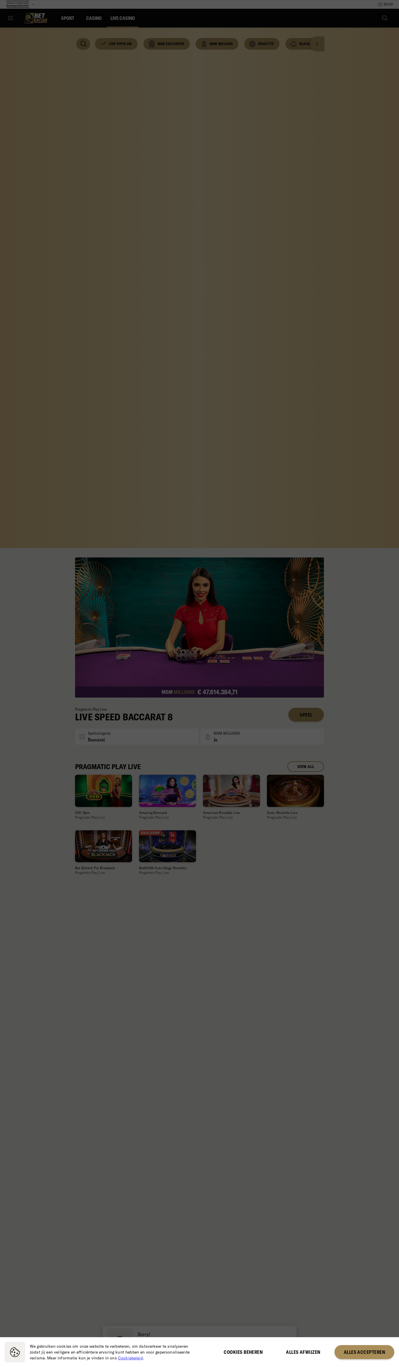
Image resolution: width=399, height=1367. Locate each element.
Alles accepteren (364, 1352)
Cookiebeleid (130, 1358)
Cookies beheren (243, 1352)
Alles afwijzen (303, 1352)
